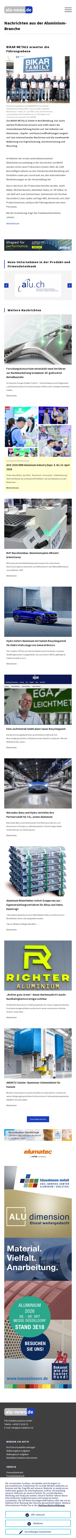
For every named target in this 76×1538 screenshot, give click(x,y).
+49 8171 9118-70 (20, 1424)
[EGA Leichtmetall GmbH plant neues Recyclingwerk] (38, 699)
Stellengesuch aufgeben (17, 1454)
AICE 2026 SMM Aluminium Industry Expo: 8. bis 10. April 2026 (38, 467)
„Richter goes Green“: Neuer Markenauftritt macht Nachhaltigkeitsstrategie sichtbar (36, 997)
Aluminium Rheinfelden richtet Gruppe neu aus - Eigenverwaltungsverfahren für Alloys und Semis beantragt (34, 905)
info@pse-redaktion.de (22, 1427)
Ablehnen (38, 1523)
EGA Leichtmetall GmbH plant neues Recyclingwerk (36, 729)
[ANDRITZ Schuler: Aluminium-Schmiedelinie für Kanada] (38, 1053)
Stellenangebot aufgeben (18, 1450)
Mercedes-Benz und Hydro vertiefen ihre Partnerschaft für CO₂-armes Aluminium (30, 814)
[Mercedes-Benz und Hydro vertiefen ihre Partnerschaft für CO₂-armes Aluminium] (38, 783)
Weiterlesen (12, 223)
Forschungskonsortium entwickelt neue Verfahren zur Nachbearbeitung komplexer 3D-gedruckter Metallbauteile (35, 373)
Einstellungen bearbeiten (38, 1531)
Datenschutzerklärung (51, 1505)
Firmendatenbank (14, 1472)
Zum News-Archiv (38, 1119)
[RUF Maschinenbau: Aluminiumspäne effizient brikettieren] (38, 523)
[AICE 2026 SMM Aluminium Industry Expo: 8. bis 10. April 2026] (38, 431)
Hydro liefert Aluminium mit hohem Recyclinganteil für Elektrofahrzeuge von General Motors (36, 643)
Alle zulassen (38, 1514)
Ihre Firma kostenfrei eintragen (20, 1447)
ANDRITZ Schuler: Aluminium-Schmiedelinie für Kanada (33, 1084)
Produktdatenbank (15, 1476)
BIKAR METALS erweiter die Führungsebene (27, 49)
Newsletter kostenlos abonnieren (21, 1457)
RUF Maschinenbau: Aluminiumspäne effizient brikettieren (32, 555)
